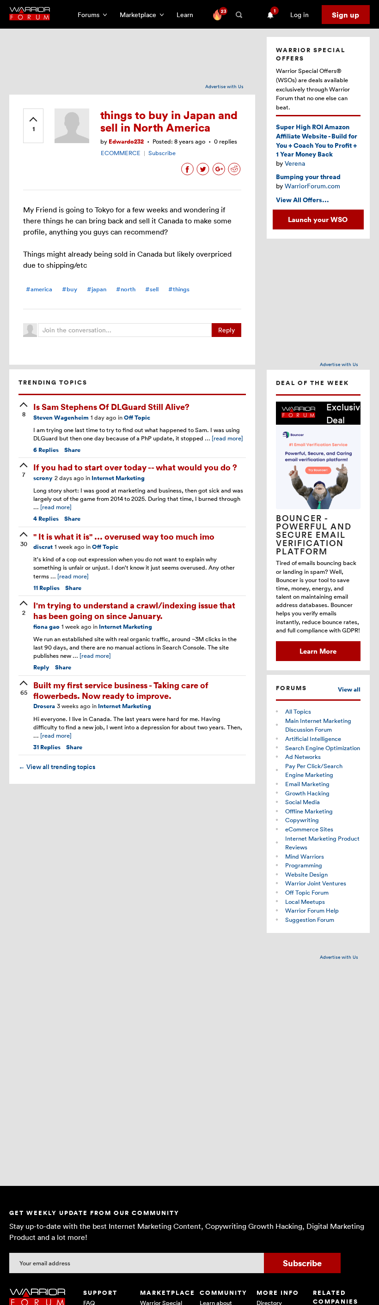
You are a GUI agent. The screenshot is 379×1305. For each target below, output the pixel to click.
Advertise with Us (224, 86)
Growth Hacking (307, 793)
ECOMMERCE (121, 153)
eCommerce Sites (309, 829)
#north (125, 289)
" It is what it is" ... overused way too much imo (123, 536)
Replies (46, 449)
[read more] (227, 438)
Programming (303, 865)
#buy (69, 289)
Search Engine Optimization (322, 748)
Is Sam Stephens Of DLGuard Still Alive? (111, 406)
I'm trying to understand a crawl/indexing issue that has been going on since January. (134, 610)
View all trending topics (56, 766)
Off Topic (137, 417)
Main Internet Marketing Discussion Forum (318, 725)
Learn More (318, 651)
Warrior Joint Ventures (315, 883)
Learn (188, 14)
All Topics (298, 711)
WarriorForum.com (312, 185)
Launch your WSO (318, 219)
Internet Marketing (118, 478)
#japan (96, 289)
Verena (295, 163)
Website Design (306, 874)
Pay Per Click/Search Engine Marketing (313, 770)
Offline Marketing (309, 811)
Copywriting (302, 820)
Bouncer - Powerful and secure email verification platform (314, 534)
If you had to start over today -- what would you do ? (135, 467)
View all (349, 689)
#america (39, 289)
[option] (318, 531)
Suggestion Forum (309, 919)
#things (179, 289)
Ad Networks (303, 756)
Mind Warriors (304, 856)
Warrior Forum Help (312, 910)
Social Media (302, 802)
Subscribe (162, 153)
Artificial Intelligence (313, 738)
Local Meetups (305, 901)
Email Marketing (307, 784)
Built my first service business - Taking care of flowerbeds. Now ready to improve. (120, 690)
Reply (226, 329)
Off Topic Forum (307, 892)
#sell (152, 289)
